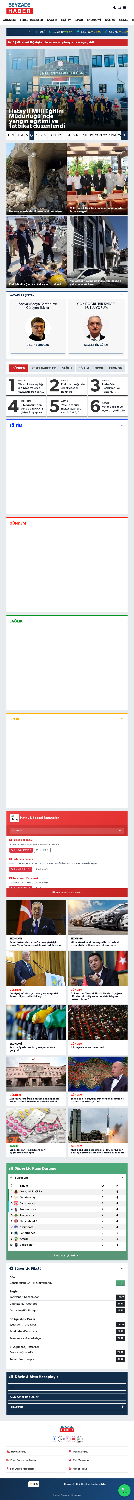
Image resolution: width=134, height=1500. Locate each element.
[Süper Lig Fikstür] (123, 1268)
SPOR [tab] (99, 368)
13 (63, 135)
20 (96, 135)
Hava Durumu (18, 1451)
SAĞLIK (52, 20)
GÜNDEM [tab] (18, 368)
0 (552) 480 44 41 (22, 869)
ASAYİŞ (21, 380)
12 (59, 135)
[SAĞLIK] (123, 621)
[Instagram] (67, 1439)
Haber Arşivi (80, 1468)
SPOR (79, 20)
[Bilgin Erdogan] (38, 328)
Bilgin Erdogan (38, 345)
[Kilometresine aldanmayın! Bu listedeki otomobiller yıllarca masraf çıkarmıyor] (98, 917)
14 (68, 135)
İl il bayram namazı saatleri (87, 1047)
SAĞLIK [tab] (67, 368)
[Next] (80, 1439)
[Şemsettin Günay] (96, 328)
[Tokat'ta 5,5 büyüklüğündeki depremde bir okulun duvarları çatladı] (98, 1074)
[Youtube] (73, 1439)
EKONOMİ (94, 20)
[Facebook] (54, 1439)
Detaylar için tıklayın (67, 1255)
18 (86, 135)
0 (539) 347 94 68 (22, 850)
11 (54, 135)
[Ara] (119, 7)
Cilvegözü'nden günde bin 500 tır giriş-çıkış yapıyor (31, 409)
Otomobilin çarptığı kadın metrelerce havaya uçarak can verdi (31, 388)
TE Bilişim (75, 1495)
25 (119, 135)
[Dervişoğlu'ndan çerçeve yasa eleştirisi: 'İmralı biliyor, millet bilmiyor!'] (36, 968)
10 (50, 135)
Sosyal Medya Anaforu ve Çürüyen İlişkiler (38, 305)
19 (91, 135)
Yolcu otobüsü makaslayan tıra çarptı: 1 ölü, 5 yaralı (71, 409)
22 (105, 135)
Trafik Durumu (80, 1451)
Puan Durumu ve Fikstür (23, 1460)
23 (110, 135)
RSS (35, 1484)
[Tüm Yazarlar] (123, 295)
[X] (61, 1439)
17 (82, 135)
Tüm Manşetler (81, 1460)
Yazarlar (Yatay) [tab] (22, 295)
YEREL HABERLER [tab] (44, 368)
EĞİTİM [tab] (84, 368)
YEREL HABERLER (31, 20)
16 (77, 135)
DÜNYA (110, 20)
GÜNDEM (9, 20)
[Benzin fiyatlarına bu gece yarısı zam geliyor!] (36, 1022)
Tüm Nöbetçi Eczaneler (68, 892)
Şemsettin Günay (96, 345)
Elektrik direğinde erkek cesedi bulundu (73, 388)
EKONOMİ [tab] (116, 368)
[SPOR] (123, 719)
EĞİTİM (66, 20)
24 (114, 135)
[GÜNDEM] (123, 523)
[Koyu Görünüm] (114, 7)
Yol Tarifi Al (43, 850)
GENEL (123, 20)
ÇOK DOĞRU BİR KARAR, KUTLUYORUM (96, 305)
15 (73, 135)
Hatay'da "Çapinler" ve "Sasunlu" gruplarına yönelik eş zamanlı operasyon (113, 388)
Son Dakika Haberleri (22, 1468)
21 (100, 135)
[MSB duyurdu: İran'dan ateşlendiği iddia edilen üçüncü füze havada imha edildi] (36, 1074)
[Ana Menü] (124, 7)
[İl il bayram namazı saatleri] (98, 1022)
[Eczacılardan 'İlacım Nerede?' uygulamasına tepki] (36, 1125)
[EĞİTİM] (123, 425)
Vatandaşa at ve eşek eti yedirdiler (114, 408)
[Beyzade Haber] (19, 8)
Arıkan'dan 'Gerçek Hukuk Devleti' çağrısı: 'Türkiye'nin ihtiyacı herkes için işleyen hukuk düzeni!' (96, 996)
